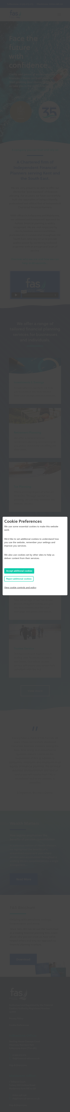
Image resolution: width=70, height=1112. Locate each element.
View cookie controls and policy (20, 587)
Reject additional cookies (19, 579)
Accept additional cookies (19, 571)
